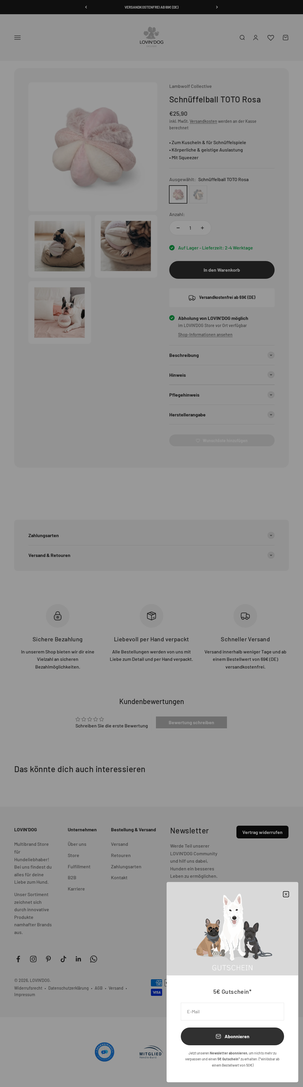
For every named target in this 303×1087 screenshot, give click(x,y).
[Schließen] (286, 894)
